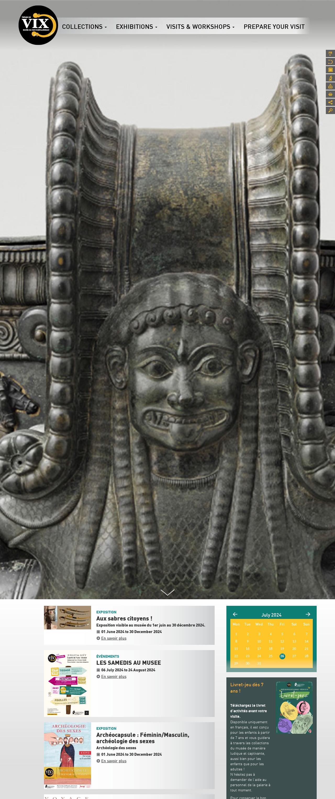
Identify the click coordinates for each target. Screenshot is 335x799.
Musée (330, 61)
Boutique (330, 94)
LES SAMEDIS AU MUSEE (128, 663)
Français (330, 53)
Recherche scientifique (330, 78)
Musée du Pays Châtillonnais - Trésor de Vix (58, 11)
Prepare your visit (274, 26)
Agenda (330, 69)
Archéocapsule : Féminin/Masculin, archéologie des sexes (142, 738)
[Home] (38, 25)
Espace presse (330, 86)
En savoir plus (113, 638)
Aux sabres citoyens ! (124, 619)
